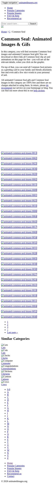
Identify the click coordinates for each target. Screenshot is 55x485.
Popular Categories (16, 10)
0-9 (8, 389)
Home (10, 8)
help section (39, 90)
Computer (5, 363)
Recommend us (14, 18)
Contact (10, 476)
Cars (3, 347)
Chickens (5, 374)
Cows (4, 384)
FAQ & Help (13, 16)
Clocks (4, 358)
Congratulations (8, 368)
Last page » (12, 332)
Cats (3, 353)
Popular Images (14, 13)
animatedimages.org (28, 2)
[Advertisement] (27, 121)
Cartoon (5, 379)
